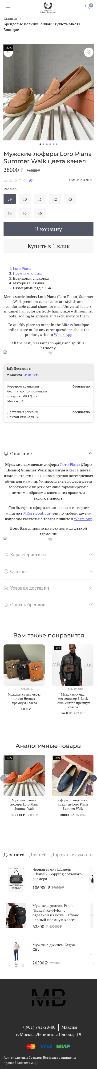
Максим (69, 1027)
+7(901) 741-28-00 (38, 1027)
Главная (10, 18)
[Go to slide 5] (53, 144)
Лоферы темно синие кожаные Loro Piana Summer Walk (72, 804)
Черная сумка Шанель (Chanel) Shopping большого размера (57, 874)
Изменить (31, 375)
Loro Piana (22, 268)
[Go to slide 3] (47, 144)
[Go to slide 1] (40, 144)
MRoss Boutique (37, 513)
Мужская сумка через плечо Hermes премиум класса (24, 698)
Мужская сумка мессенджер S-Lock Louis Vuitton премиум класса (73, 700)
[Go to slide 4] (50, 144)
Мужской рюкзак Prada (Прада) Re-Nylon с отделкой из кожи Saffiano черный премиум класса (55, 912)
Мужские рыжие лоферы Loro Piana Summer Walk (24, 804)
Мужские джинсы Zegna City (53, 947)
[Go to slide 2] (43, 144)
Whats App (63, 334)
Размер (10, 189)
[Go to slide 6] (56, 144)
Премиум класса (27, 273)
